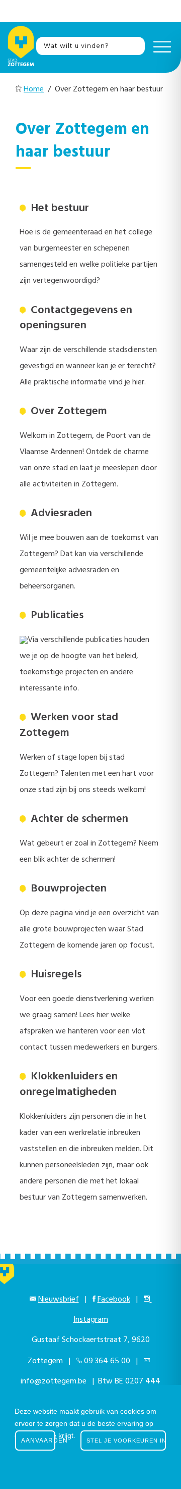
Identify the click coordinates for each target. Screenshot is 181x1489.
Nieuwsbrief (58, 1299)
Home (34, 89)
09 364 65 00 (107, 1361)
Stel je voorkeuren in (126, 1440)
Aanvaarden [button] (38, 1440)
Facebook (114, 1299)
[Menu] (159, 46)
